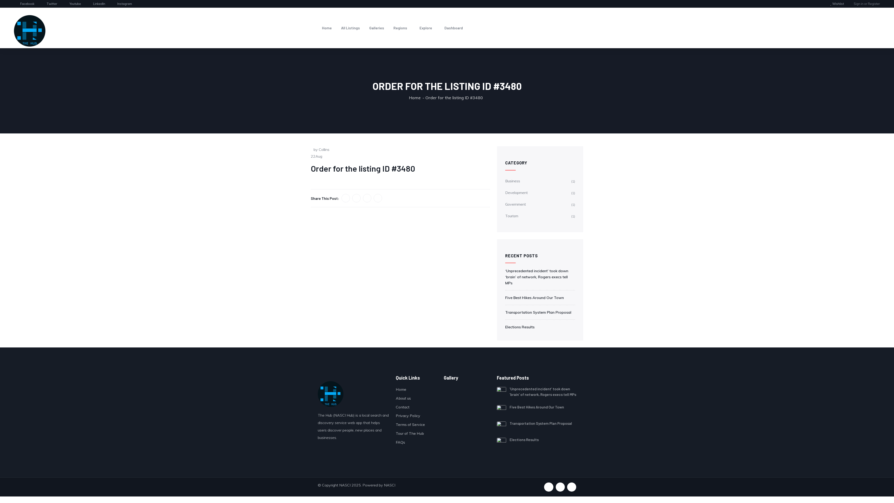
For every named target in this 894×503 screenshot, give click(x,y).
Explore (426, 28)
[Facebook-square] (548, 487)
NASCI (389, 485)
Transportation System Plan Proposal (538, 312)
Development (516, 192)
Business (512, 181)
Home (327, 28)
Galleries (376, 28)
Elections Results (520, 327)
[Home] (29, 31)
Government (515, 204)
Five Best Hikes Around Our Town (534, 297)
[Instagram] (571, 487)
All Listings (350, 28)
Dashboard (453, 28)
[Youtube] (560, 487)
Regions (400, 28)
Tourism (511, 216)
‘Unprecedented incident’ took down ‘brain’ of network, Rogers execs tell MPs (536, 276)
